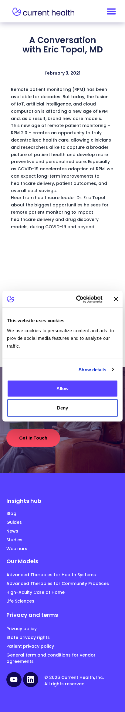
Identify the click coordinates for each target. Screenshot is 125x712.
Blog (11, 513)
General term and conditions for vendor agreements (51, 658)
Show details (92, 369)
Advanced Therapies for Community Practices (57, 583)
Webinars (16, 549)
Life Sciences (20, 601)
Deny (62, 407)
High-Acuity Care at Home (35, 592)
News (12, 531)
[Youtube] (14, 679)
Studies (14, 540)
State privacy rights (28, 637)
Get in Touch (33, 438)
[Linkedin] (30, 679)
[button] (111, 11)
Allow (62, 388)
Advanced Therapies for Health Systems (51, 575)
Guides (14, 522)
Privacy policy (21, 629)
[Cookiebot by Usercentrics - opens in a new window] (77, 299)
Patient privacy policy (30, 646)
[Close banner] (116, 299)
